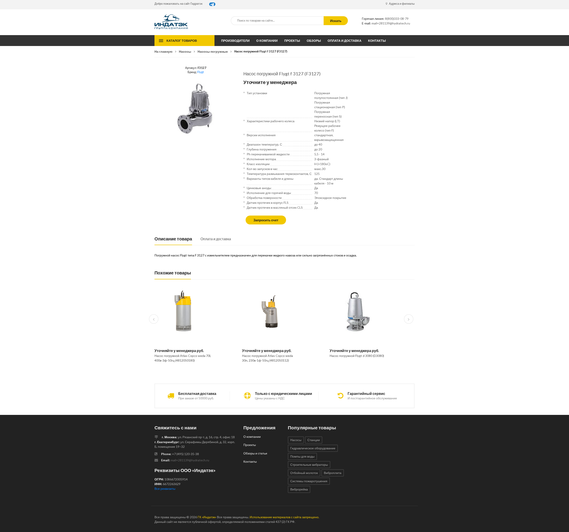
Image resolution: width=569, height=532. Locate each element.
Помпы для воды (302, 456)
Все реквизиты (164, 488)
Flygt (200, 72)
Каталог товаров (181, 40)
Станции (313, 440)
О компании (267, 40)
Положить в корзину (181, 372)
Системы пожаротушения (308, 481)
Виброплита (332, 473)
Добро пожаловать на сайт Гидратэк (178, 3)
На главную (163, 51)
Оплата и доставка (344, 40)
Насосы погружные (213, 51)
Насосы (185, 51)
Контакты (377, 40)
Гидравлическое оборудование (312, 448)
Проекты (292, 40)
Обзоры (314, 40)
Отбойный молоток (304, 473)
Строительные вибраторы (309, 464)
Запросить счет (265, 220)
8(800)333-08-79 (397, 18)
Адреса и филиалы (401, 3)
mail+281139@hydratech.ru (391, 23)
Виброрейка (299, 489)
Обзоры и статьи (255, 453)
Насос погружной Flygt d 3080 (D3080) (357, 356)
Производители (235, 40)
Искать (335, 21)
